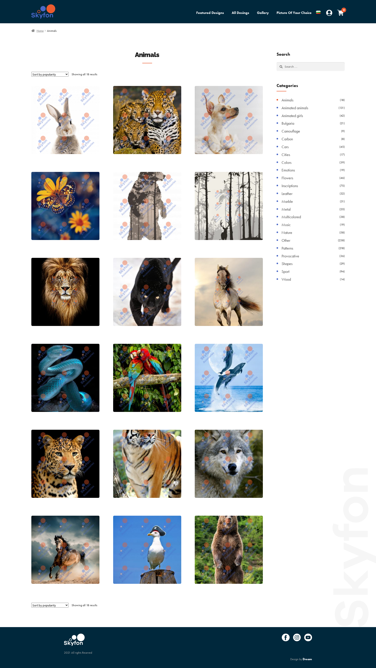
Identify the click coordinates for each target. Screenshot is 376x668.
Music (286, 224)
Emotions (288, 170)
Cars (285, 146)
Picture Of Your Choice (294, 12)
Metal (286, 209)
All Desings (240, 12)
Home (40, 31)
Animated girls (292, 115)
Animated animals (295, 107)
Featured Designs (210, 12)
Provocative (290, 255)
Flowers (287, 177)
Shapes (287, 263)
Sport (285, 271)
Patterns (287, 248)
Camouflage (291, 131)
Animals (287, 99)
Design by (301, 659)
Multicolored (291, 216)
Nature (287, 232)
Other (286, 240)
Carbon (287, 138)
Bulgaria (288, 123)
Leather (287, 193)
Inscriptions (290, 185)
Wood (286, 279)
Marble (287, 201)
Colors (286, 162)
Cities (286, 154)
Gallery (263, 12)
